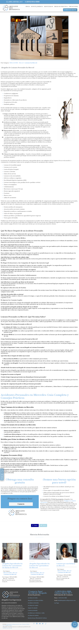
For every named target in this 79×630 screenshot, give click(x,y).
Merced (21, 63)
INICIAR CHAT (67, 616)
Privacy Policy (26, 624)
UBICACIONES (13, 63)
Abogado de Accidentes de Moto (35, 600)
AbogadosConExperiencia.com (14, 624)
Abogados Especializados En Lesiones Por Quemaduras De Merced (39, 565)
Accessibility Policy (7, 625)
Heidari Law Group (7, 628)
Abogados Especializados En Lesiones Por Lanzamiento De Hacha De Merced (12, 565)
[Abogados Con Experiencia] (11, 8)
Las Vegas (56, 603)
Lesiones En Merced (31, 63)
